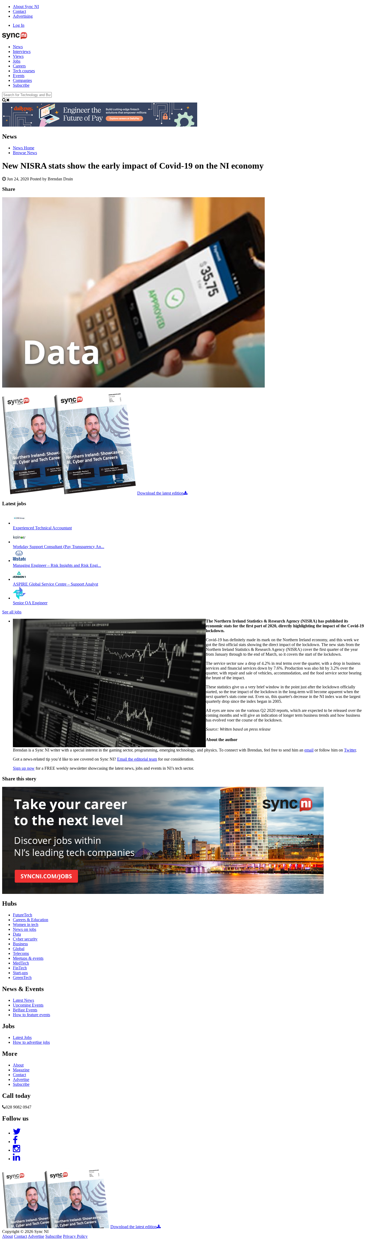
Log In (18, 25)
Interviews (22, 51)
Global (18, 948)
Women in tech (25, 924)
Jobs (16, 61)
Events (18, 75)
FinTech (20, 968)
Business (20, 944)
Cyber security (25, 939)
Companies (22, 80)
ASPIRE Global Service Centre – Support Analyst (55, 584)
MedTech (21, 963)
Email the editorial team (137, 759)
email (308, 750)
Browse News (25, 152)
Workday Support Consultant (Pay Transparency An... (58, 546)
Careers (19, 66)
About (18, 1065)
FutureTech (22, 915)
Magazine (21, 1070)
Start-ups (20, 972)
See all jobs (11, 612)
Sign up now (24, 768)
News (18, 46)
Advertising (23, 16)
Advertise (21, 1079)
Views (18, 56)
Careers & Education (30, 919)
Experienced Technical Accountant (42, 528)
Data (17, 934)
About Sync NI (26, 6)
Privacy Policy (75, 1236)
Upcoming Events (28, 1005)
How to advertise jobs (31, 1042)
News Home (23, 148)
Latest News (23, 1000)
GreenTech (22, 977)
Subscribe (21, 85)
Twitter (350, 750)
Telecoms (21, 953)
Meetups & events (28, 958)
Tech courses (24, 71)
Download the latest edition (160, 493)
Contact (19, 11)
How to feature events (31, 1014)
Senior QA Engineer (30, 603)
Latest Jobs (22, 1037)
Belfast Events (25, 1010)
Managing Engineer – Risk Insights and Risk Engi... (57, 565)
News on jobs (24, 929)
